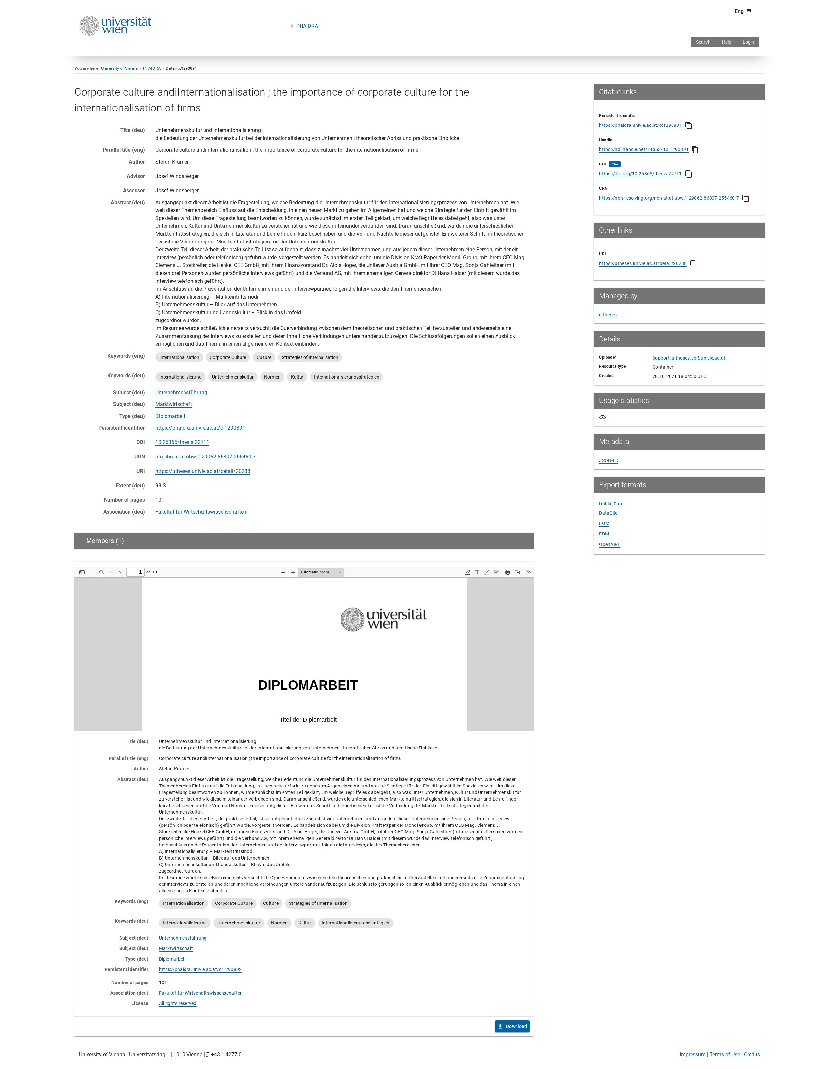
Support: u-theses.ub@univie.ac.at (689, 357)
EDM (604, 533)
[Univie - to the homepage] (115, 44)
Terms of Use (725, 1054)
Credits (752, 1054)
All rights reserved (178, 1003)
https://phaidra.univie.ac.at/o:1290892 (200, 969)
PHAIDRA (307, 26)
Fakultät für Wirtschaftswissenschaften (200, 512)
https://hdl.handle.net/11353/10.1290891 (644, 149)
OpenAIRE (609, 544)
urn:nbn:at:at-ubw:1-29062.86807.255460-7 (205, 457)
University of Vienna (119, 68)
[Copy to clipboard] (688, 125)
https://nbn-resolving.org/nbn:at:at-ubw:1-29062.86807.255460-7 (669, 198)
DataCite (608, 512)
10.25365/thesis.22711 (182, 442)
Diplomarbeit (170, 416)
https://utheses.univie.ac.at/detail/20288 (202, 471)
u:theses (608, 314)
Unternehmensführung (181, 392)
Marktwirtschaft (173, 404)
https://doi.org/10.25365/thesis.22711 (640, 173)
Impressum (693, 1054)
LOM (604, 523)
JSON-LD (608, 460)
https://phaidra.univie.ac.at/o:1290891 (200, 428)
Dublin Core (611, 503)
